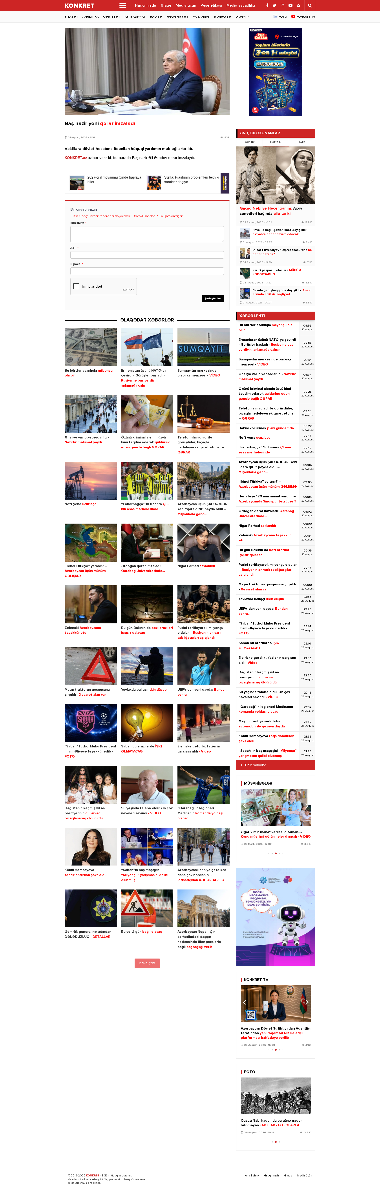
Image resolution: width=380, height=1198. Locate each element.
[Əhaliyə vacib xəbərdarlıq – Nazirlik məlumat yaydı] (91, 414)
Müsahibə (201, 16)
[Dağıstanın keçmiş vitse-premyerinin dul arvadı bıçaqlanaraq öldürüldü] (91, 785)
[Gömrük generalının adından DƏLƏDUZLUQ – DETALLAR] (91, 908)
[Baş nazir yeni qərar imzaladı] (147, 71)
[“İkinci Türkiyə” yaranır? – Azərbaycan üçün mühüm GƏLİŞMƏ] (91, 543)
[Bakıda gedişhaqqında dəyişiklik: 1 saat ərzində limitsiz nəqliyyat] (245, 293)
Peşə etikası (211, 5)
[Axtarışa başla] (309, 5)
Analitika (90, 16)
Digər (240, 16)
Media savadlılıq (241, 5)
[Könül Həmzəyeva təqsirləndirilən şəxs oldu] (91, 847)
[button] (306, 806)
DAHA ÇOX (147, 963)
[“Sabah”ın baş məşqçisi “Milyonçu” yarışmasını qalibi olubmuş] (147, 847)
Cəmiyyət (111, 16)
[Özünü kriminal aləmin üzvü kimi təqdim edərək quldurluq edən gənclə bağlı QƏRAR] (147, 414)
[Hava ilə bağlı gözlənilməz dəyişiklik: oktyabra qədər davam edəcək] (245, 233)
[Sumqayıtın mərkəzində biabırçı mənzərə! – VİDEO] (203, 347)
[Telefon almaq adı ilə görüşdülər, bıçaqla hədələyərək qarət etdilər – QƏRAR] (203, 414)
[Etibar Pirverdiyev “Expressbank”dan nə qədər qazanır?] (245, 253)
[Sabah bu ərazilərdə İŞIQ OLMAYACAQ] (147, 723)
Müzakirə (77, 222)
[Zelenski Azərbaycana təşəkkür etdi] (91, 604)
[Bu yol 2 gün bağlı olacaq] (147, 908)
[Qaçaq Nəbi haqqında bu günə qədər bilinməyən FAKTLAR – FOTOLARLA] (276, 1095)
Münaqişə (222, 16)
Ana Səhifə (252, 1175)
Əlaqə (166, 5)
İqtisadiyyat (135, 16)
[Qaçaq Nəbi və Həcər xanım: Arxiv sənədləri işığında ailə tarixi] (275, 175)
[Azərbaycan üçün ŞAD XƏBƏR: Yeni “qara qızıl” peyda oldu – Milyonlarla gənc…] (203, 481)
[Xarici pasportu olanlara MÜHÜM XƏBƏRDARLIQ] (245, 273)
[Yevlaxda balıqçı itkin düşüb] (147, 666)
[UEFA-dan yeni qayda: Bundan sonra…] (203, 666)
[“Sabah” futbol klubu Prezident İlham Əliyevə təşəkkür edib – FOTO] (91, 723)
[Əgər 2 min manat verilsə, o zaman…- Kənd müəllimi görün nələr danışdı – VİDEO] (276, 807)
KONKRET (93, 1175)
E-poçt (75, 264)
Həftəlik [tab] (275, 142)
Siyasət (71, 16)
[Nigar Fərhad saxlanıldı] (203, 543)
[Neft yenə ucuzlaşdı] (91, 481)
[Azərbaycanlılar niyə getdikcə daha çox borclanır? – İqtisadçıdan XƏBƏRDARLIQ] (203, 847)
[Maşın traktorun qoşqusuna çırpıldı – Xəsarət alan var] (91, 666)
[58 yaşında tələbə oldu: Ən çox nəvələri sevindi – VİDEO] (147, 785)
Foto (282, 16)
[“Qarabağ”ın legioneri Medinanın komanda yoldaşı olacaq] (203, 785)
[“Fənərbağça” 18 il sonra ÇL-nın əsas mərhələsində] (147, 481)
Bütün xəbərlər (255, 765)
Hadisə (156, 16)
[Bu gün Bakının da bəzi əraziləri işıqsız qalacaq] (147, 604)
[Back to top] (367, 1185)
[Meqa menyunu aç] (122, 5)
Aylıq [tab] (302, 142)
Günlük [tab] (249, 142)
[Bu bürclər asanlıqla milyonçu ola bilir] (91, 347)
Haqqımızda (145, 5)
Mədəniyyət (177, 16)
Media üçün (186, 5)
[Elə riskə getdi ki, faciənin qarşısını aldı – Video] (203, 723)
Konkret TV (305, 16)
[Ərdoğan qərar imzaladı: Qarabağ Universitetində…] (147, 543)
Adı (72, 247)
